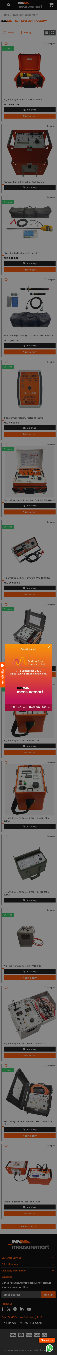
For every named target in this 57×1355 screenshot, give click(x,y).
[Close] (49, 647)
